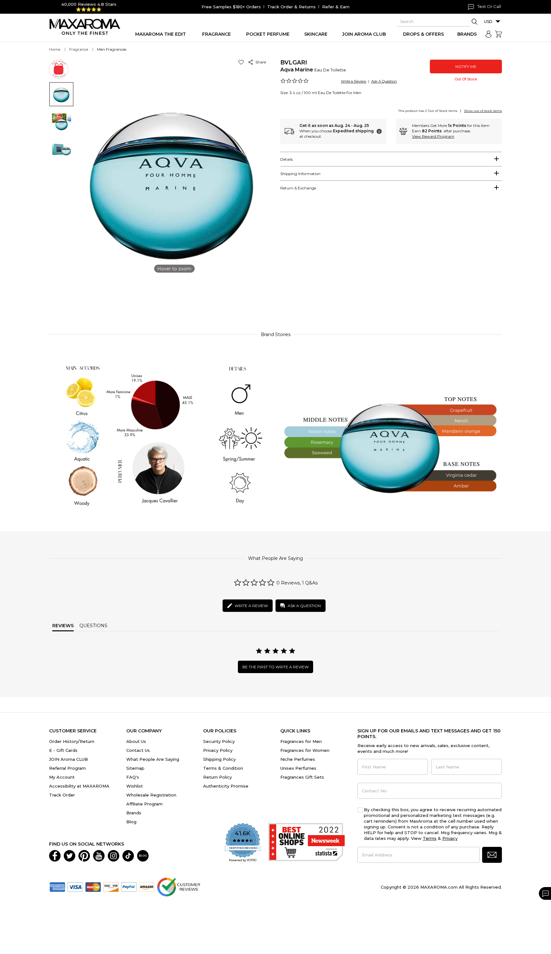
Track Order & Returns (291, 6)
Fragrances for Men (301, 741)
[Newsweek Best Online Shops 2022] (306, 843)
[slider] (275, 297)
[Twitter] (69, 855)
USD (488, 21)
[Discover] (111, 886)
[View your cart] (498, 34)
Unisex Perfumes (298, 768)
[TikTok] (128, 855)
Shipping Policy (219, 759)
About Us (136, 741)
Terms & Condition (223, 768)
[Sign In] (488, 34)
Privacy (450, 838)
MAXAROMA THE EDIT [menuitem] (160, 34)
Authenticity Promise (225, 786)
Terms (430, 838)
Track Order (62, 794)
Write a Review (353, 81)
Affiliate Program (144, 803)
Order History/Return (71, 741)
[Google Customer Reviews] (178, 886)
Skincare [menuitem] (315, 34)
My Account (62, 777)
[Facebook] (55, 855)
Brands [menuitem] (467, 34)
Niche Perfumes (297, 759)
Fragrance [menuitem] (216, 34)
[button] (242, 62)
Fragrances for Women (304, 750)
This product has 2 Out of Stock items (427, 111)
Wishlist (134, 786)
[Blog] (143, 855)
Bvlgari (293, 62)
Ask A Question (384, 81)
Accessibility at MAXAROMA (79, 786)
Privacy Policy (217, 750)
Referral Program (67, 768)
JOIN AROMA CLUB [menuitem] (364, 34)
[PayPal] (128, 886)
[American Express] (57, 886)
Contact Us (138, 750)
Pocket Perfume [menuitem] (268, 34)
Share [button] (259, 62)
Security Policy (219, 741)
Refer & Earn (335, 6)
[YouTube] (99, 855)
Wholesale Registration (151, 794)
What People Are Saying (152, 759)
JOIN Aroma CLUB (68, 759)
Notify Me (465, 66)
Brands (133, 812)
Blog (131, 821)
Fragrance (78, 49)
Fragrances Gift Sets (302, 777)
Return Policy (217, 777)
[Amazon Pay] (146, 886)
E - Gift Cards (63, 750)
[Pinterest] (84, 855)
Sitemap (135, 768)
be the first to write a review (275, 666)
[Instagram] (113, 855)
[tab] (391, 159)
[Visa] (75, 886)
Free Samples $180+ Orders (231, 6)
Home (54, 49)
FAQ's (132, 777)
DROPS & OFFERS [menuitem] (423, 34)
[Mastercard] (93, 886)
